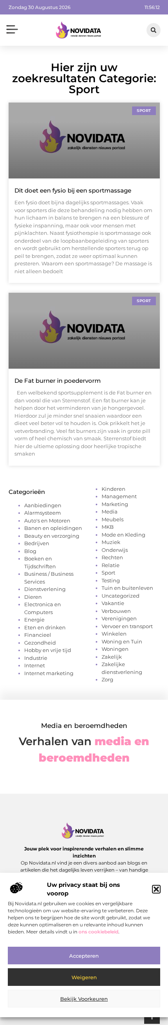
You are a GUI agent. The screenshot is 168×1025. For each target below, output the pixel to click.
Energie (34, 619)
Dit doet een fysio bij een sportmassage (72, 190)
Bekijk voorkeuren (84, 999)
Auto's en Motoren (47, 520)
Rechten (112, 557)
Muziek (111, 542)
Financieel (37, 635)
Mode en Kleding (123, 534)
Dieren (33, 597)
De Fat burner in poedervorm (57, 380)
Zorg (107, 679)
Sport (108, 572)
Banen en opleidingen (53, 528)
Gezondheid (40, 642)
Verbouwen (116, 611)
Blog (30, 551)
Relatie (111, 565)
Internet (34, 665)
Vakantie (113, 603)
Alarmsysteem (42, 513)
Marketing (115, 504)
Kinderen (113, 489)
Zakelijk (112, 657)
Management (119, 496)
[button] (156, 889)
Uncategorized (120, 596)
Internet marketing (48, 673)
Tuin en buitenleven (127, 588)
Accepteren (84, 956)
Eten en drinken (45, 627)
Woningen (115, 649)
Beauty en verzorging (51, 536)
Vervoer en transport (127, 626)
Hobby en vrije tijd (47, 650)
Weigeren (84, 977)
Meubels (112, 519)
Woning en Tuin (122, 641)
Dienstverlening (45, 589)
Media (110, 511)
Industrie (35, 658)
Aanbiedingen (42, 505)
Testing (111, 580)
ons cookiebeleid (98, 932)
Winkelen (114, 633)
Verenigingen (119, 618)
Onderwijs (115, 550)
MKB (108, 527)
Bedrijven (36, 543)
